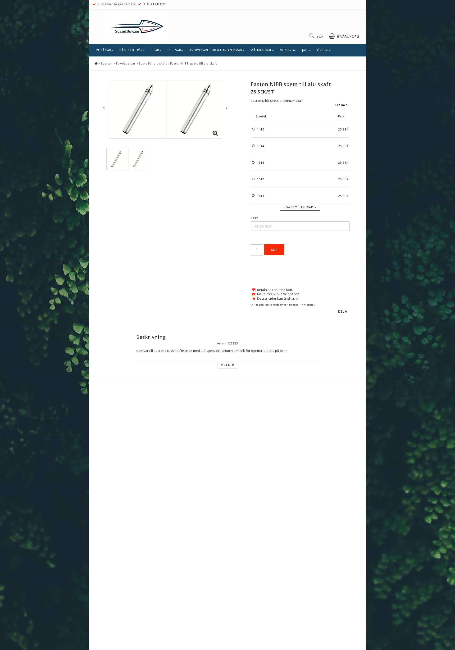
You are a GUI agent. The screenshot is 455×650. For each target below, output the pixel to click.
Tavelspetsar (126, 63)
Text (254, 218)
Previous (104, 107)
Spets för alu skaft (153, 63)
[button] (344, 36)
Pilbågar (103, 50)
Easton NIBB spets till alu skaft (193, 63)
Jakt (305, 50)
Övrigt (323, 50)
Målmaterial (261, 50)
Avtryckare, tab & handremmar (215, 50)
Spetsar (174, 50)
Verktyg (287, 50)
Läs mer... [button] (342, 105)
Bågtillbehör (130, 50)
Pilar (155, 50)
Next (227, 107)
